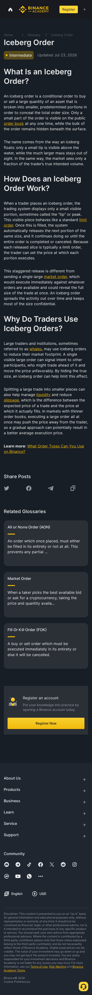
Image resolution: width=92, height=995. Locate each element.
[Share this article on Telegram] (51, 488)
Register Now (46, 723)
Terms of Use (39, 966)
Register (68, 9)
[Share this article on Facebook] (29, 488)
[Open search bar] (52, 9)
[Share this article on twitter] (6, 488)
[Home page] (34, 9)
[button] (84, 9)
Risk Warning (57, 966)
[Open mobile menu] (84, 9)
